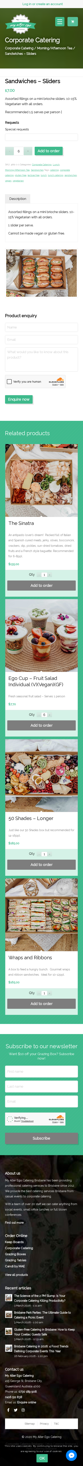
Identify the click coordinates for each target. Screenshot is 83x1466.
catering (54, 170)
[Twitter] (15, 1410)
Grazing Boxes (15, 1254)
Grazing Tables (15, 1260)
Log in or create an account (43, 4)
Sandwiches (37, 170)
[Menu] (57, 22)
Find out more (14, 1222)
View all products (16, 1274)
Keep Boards (14, 1242)
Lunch (56, 164)
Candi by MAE (15, 1266)
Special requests (17, 129)
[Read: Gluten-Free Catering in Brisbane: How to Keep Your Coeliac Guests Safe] (8, 1331)
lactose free (33, 175)
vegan (8, 180)
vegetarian (18, 180)
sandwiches (70, 175)
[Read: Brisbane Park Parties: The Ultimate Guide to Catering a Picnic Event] (8, 1314)
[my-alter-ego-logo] (20, 23)
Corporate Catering (19, 48)
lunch (44, 175)
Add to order (49, 151)
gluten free (20, 175)
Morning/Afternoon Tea (54, 48)
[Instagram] (23, 1410)
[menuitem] (43, 4)
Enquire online (26, 1402)
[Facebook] (8, 1410)
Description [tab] (17, 199)
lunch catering (55, 175)
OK (42, 1458)
